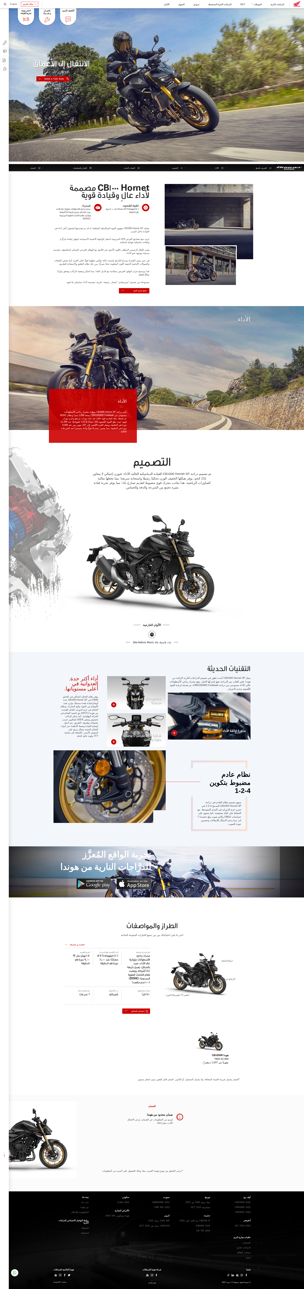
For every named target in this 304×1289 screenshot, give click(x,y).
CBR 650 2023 (162, 1207)
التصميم (175, 168)
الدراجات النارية (277, 4)
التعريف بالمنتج (261, 168)
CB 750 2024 (203, 1231)
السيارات (246, 1243)
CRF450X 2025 (243, 1212)
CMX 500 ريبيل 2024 (159, 1221)
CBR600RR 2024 (161, 1202)
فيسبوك (85, 1228)
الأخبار (166, 4)
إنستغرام (85, 1233)
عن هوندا (85, 1207)
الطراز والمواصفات (80, 168)
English (13, 4)
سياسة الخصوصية (59, 1282)
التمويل (181, 4)
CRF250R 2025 (243, 1202)
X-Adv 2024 (123, 1202)
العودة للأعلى (152, 1283)
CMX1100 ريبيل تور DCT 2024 (154, 1226)
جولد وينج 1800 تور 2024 (198, 1202)
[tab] (210, 1048)
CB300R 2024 (203, 1226)
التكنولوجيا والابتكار (80, 1212)
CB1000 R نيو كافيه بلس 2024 (195, 1221)
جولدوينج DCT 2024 (200, 1207)
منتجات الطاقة (244, 1252)
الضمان (33, 168)
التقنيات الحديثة (129, 168)
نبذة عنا (85, 1202)
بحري (248, 1257)
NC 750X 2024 (243, 1226)
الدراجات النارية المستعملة (220, 4)
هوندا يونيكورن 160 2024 (117, 1216)
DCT (242, 4)
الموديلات (258, 4)
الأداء (217, 168)
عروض (196, 4)
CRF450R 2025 (243, 1207)
